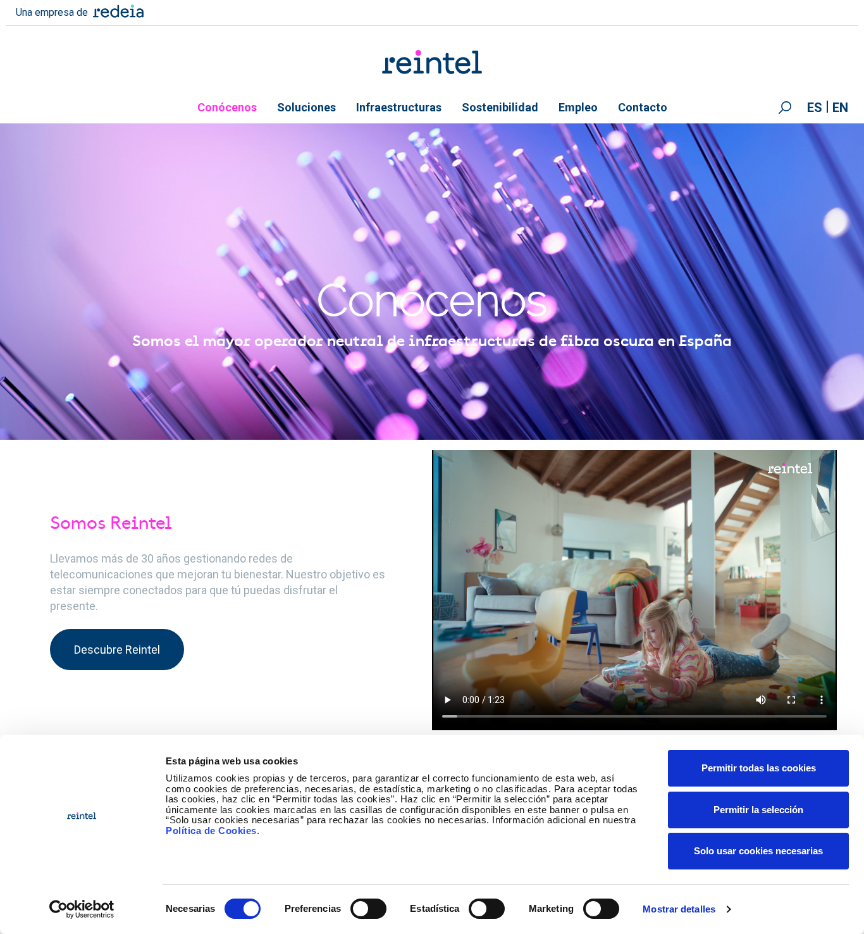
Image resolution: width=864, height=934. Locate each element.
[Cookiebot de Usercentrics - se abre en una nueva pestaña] (82, 909)
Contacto (642, 107)
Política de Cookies (211, 830)
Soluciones (306, 107)
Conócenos (227, 107)
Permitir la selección (758, 809)
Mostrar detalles (679, 909)
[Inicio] (432, 62)
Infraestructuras (398, 107)
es (814, 107)
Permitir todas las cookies (758, 768)
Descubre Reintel (117, 649)
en (840, 107)
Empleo (578, 107)
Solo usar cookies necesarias (758, 850)
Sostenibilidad (500, 107)
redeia (118, 11)
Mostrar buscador (785, 107)
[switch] (368, 909)
